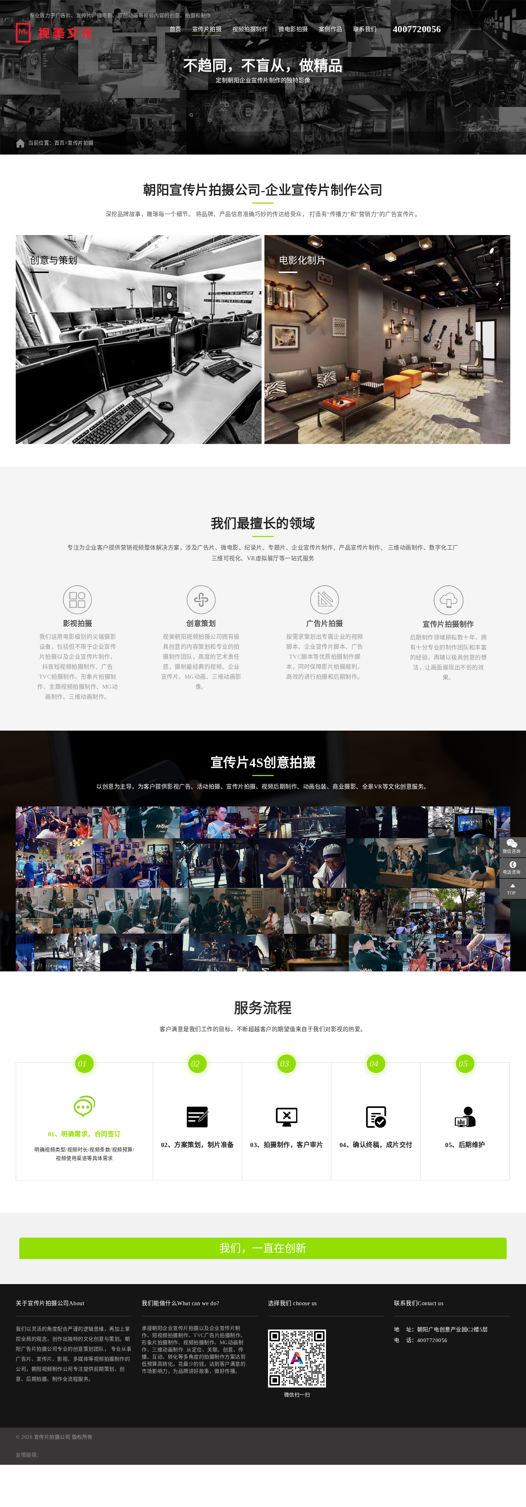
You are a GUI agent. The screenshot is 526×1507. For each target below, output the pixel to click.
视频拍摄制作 (250, 29)
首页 (175, 29)
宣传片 (84, 15)
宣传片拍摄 (207, 29)
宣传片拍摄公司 (52, 1437)
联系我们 (365, 29)
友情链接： (29, 1455)
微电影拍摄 (293, 29)
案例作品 (330, 29)
